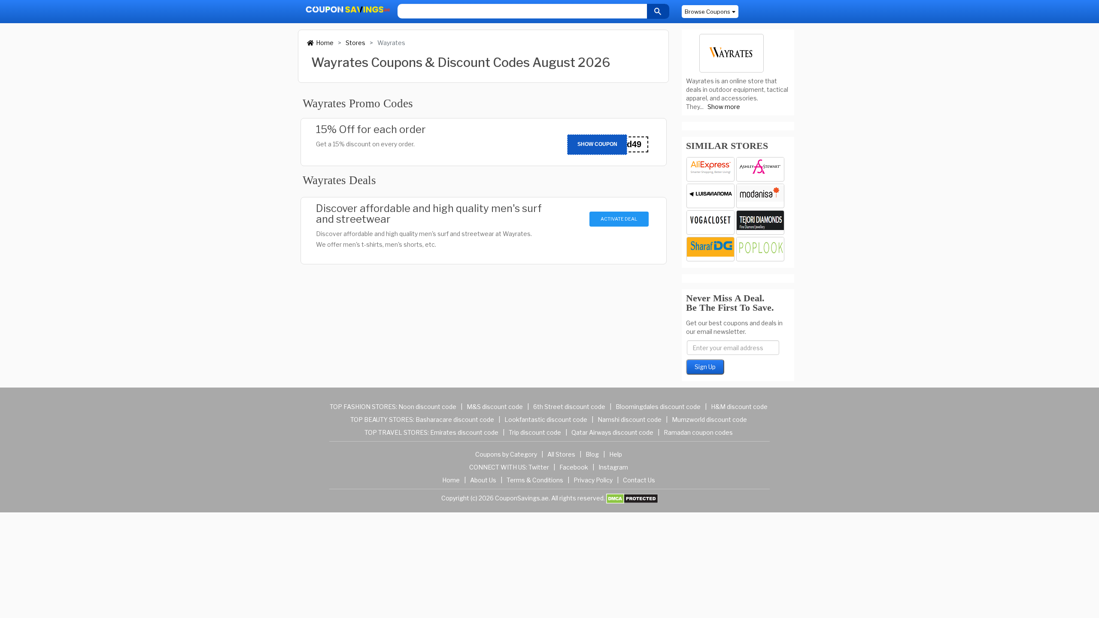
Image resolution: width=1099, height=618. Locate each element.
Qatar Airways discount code (612, 432)
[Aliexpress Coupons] (710, 169)
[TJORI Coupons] (760, 222)
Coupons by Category (506, 454)
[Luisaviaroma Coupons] (710, 196)
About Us (483, 480)
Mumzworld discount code (709, 419)
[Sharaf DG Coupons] (710, 249)
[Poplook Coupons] (760, 249)
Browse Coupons (707, 11)
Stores (355, 42)
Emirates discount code (464, 432)
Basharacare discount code (455, 419)
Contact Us (639, 480)
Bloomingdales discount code (658, 406)
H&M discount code (739, 406)
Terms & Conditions (535, 480)
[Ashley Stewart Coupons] (760, 169)
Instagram (613, 467)
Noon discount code (427, 406)
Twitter (538, 467)
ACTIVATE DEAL (619, 219)
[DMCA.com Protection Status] (632, 498)
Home (325, 42)
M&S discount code (495, 406)
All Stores (561, 454)
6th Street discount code (569, 406)
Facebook (573, 467)
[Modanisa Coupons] (760, 196)
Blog (592, 454)
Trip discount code (535, 432)
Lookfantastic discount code (545, 419)
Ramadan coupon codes (698, 432)
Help (615, 454)
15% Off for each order (371, 129)
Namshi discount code (630, 419)
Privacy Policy (593, 480)
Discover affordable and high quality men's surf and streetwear (429, 213)
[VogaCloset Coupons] (710, 222)
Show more (723, 106)
